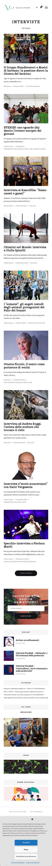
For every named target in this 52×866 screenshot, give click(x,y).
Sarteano (36, 86)
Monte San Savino (17, 382)
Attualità (7, 149)
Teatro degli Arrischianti (37, 149)
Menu (46, 7)
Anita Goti (7, 442)
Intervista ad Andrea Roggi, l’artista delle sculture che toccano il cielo (22, 427)
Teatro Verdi (28, 382)
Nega (26, 849)
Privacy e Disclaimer (18, 862)
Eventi (30, 323)
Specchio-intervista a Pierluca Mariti (24, 545)
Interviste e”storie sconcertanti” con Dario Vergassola (26, 485)
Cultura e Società (9, 561)
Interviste (29, 86)
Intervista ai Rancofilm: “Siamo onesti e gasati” (25, 191)
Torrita (42, 323)
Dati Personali (36, 812)
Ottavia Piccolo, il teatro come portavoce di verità (24, 365)
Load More (26, 573)
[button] (32, 819)
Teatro (26, 149)
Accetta (26, 842)
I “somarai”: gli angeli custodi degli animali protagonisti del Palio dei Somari (24, 307)
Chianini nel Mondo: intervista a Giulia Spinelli (25, 248)
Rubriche (26, 561)
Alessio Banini (8, 206)
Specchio (33, 561)
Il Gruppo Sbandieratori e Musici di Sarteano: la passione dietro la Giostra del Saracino (26, 70)
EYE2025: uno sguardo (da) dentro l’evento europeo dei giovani (22, 130)
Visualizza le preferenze (26, 856)
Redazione (7, 86)
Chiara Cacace (8, 146)
